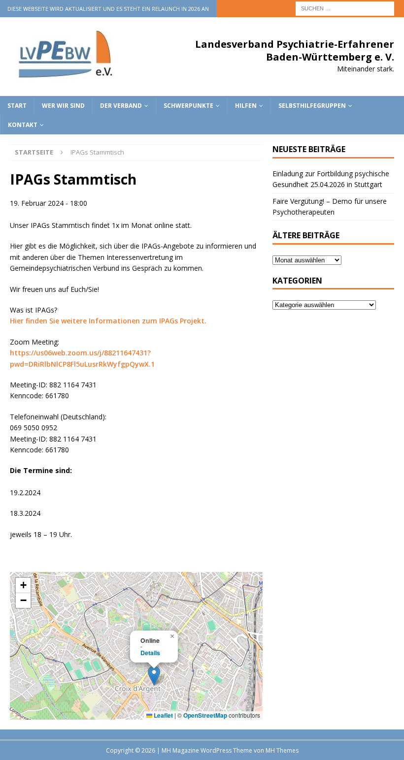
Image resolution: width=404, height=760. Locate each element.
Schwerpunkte (188, 105)
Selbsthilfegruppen (312, 105)
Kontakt (22, 125)
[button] (154, 675)
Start (17, 105)
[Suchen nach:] (345, 7)
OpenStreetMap (205, 715)
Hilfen (246, 105)
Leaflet (162, 715)
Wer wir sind (63, 105)
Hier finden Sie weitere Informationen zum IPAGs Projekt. (108, 320)
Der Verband (121, 105)
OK (372, 747)
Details (150, 652)
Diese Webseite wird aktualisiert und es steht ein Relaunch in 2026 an (108, 8)
